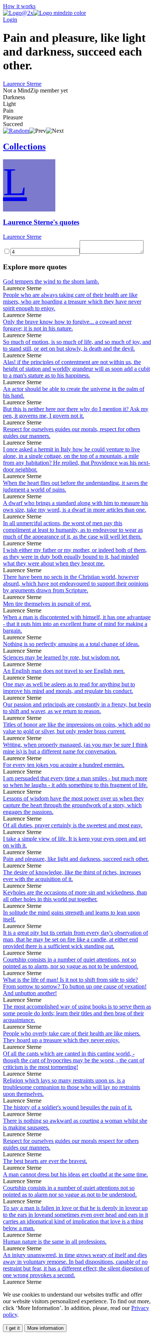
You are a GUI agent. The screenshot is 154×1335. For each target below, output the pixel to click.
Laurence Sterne (22, 84)
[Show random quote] (16, 131)
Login (10, 19)
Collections (24, 146)
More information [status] (45, 1328)
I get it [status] (13, 1328)
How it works (19, 6)
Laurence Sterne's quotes (41, 222)
